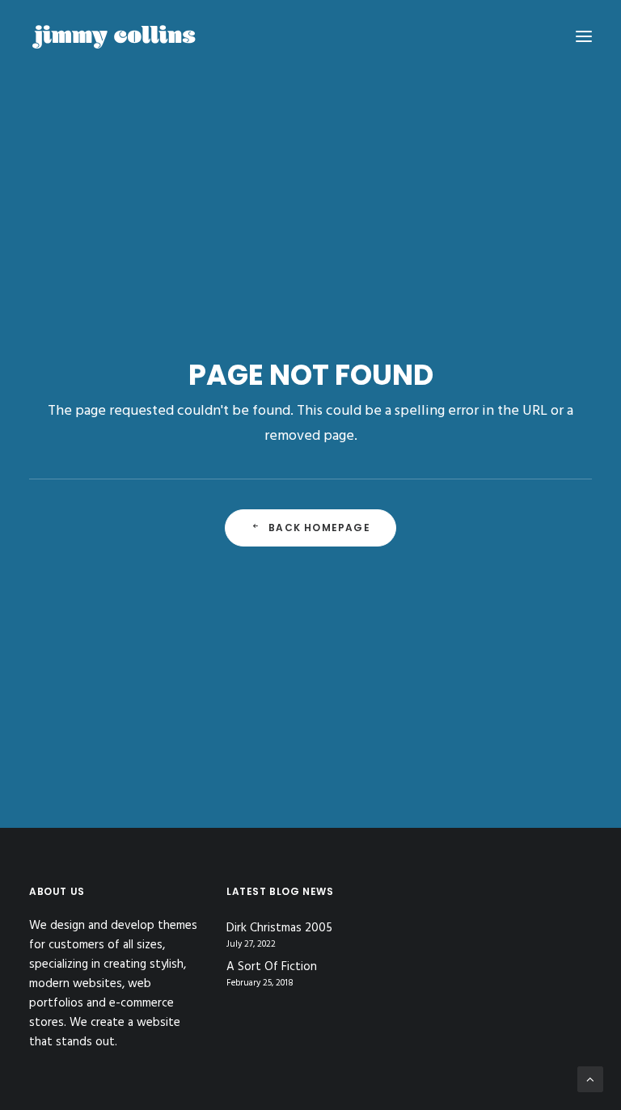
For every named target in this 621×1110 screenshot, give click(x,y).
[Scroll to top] (590, 1079)
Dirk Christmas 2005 (279, 928)
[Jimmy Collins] (114, 36)
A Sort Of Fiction (271, 967)
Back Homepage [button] (319, 527)
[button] (584, 36)
